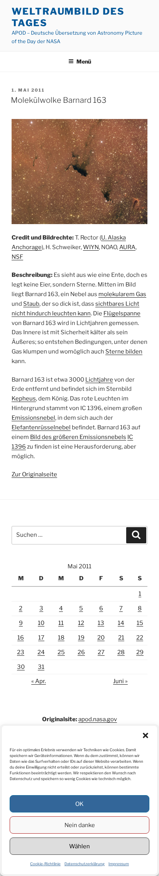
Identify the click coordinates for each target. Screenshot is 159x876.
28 (121, 652)
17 (41, 637)
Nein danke (79, 825)
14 (121, 623)
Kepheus (24, 398)
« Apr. (38, 681)
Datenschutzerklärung (84, 863)
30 (21, 666)
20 (101, 637)
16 (20, 637)
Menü (83, 61)
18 (61, 637)
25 (61, 652)
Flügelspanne (121, 313)
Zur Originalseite (34, 474)
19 (81, 637)
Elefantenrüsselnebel (41, 427)
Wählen (79, 846)
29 (140, 652)
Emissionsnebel (33, 417)
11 (61, 623)
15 (140, 623)
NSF (17, 256)
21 (121, 637)
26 (81, 652)
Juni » (120, 681)
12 (81, 623)
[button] (145, 735)
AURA (127, 247)
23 (20, 652)
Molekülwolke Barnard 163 (59, 100)
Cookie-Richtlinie (45, 863)
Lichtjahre (99, 379)
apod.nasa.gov (97, 719)
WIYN (91, 247)
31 (41, 666)
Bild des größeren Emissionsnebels (78, 437)
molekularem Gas (122, 294)
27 (101, 652)
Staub (31, 303)
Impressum (118, 863)
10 (41, 623)
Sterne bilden (123, 351)
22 (139, 637)
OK (79, 804)
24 (41, 652)
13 (101, 623)
